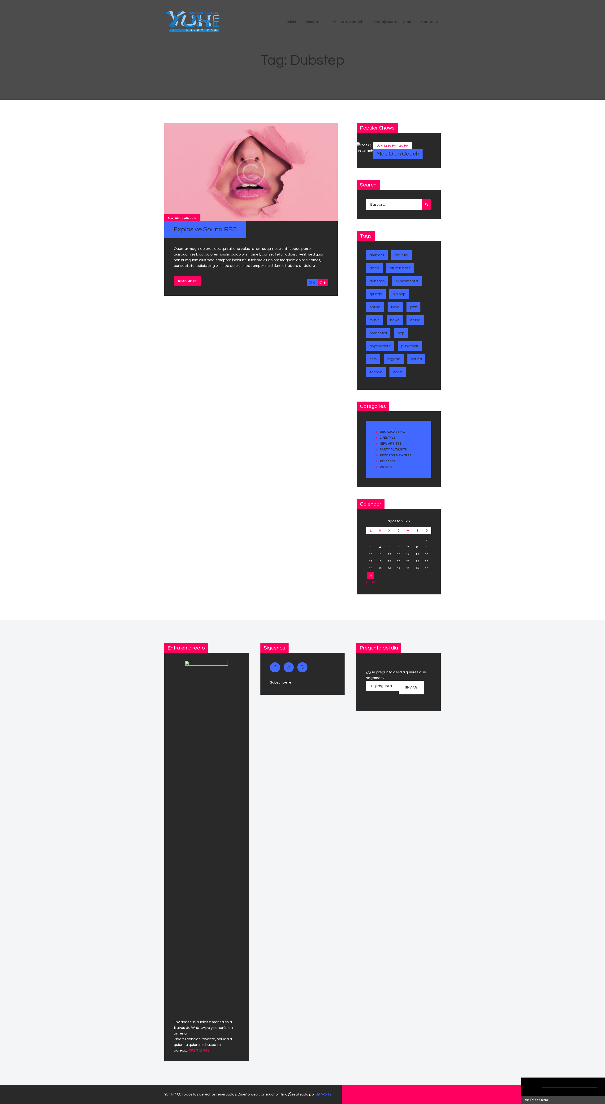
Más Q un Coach (397, 154)
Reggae (393, 359)
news (394, 320)
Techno (376, 372)
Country (401, 255)
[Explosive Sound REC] (251, 172)
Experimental (407, 281)
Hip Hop (399, 294)
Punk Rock (409, 346)
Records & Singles (395, 455)
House (375, 307)
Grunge (376, 294)
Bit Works (324, 1094)
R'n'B (373, 359)
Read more (187, 281)
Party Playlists (393, 449)
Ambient (377, 255)
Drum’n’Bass (400, 268)
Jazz (413, 307)
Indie (395, 307)
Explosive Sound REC (205, 229)
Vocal (397, 372)
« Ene (370, 582)
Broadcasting (392, 431)
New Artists (390, 443)
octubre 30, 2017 (182, 218)
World (386, 467)
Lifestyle (387, 437)
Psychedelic (380, 346)
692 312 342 (199, 1050)
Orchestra (378, 333)
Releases (387, 461)
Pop (401, 333)
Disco (374, 268)
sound (416, 359)
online (415, 320)
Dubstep (377, 281)
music (375, 320)
